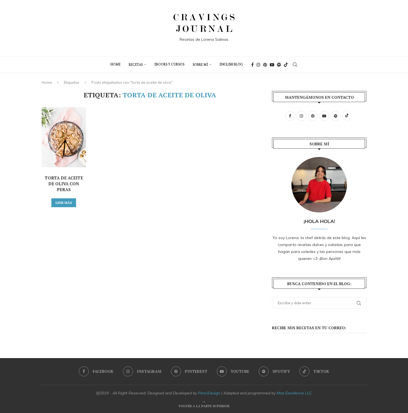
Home (47, 82)
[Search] (295, 65)
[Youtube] (272, 65)
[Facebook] (252, 65)
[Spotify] (279, 65)
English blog (231, 64)
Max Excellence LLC (294, 393)
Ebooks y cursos (169, 64)
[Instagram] (258, 65)
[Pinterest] (265, 65)
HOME (115, 64)
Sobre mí (200, 65)
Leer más (64, 203)
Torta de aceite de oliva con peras (64, 183)
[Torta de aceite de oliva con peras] (64, 137)
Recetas (136, 65)
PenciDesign (209, 393)
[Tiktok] (286, 65)
